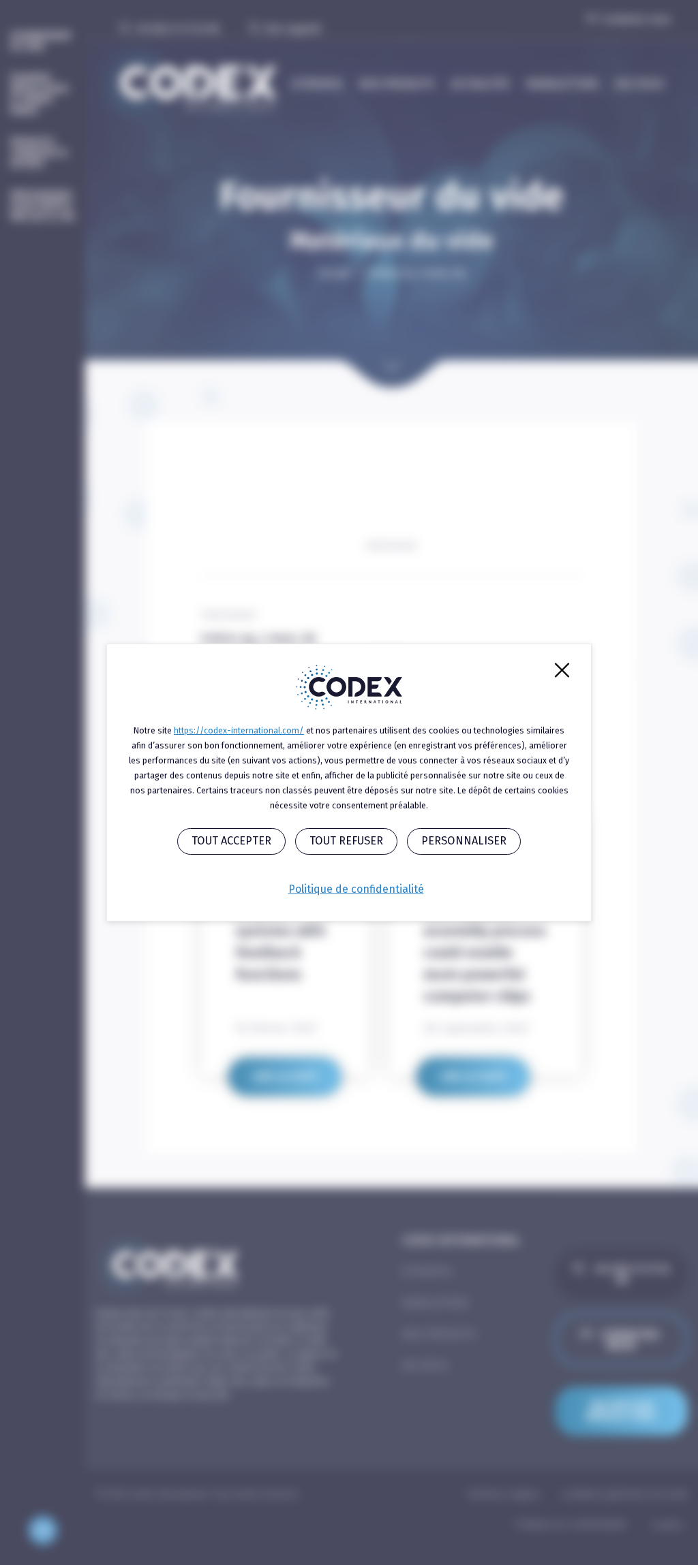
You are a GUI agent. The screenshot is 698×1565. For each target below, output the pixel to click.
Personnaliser (463, 840)
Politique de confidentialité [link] (356, 889)
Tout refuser (346, 840)
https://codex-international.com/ (239, 730)
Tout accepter (231, 840)
